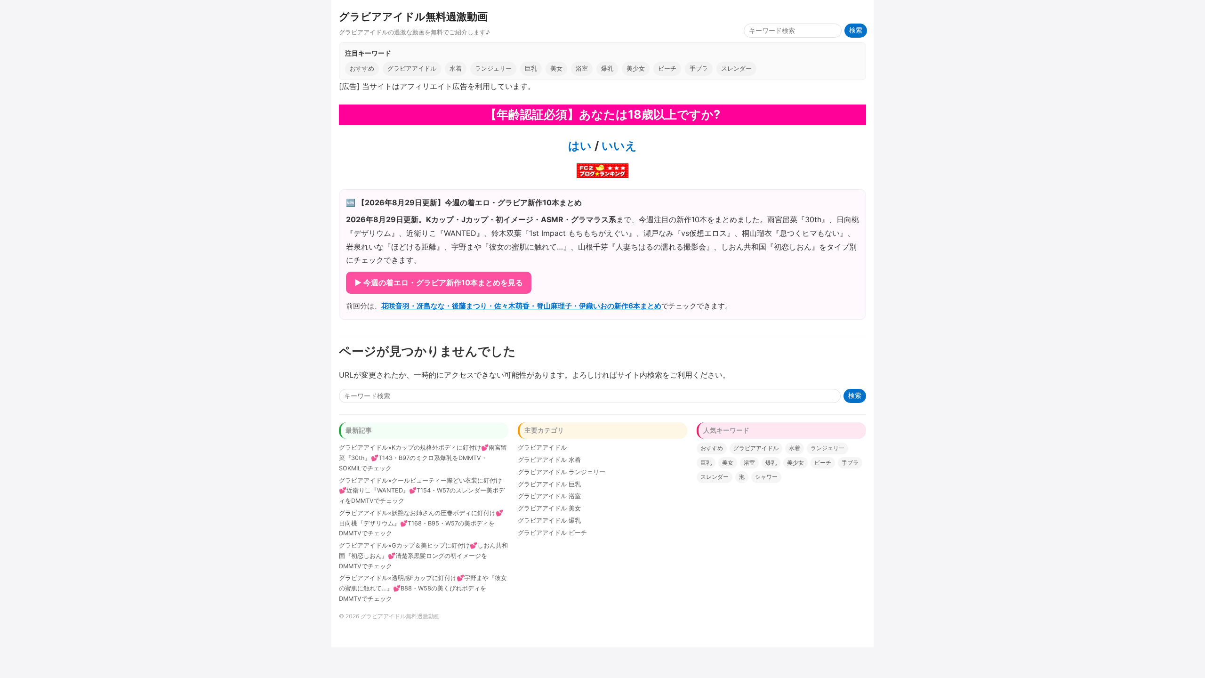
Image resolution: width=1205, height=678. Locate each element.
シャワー (766, 476)
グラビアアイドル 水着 (549, 459)
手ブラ (699, 68)
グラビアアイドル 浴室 (549, 496)
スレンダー (736, 68)
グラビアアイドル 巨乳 (549, 484)
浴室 (582, 68)
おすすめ (362, 68)
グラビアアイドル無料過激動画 (413, 16)
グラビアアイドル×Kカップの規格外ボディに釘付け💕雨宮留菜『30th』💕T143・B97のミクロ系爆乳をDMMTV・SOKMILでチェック (423, 458)
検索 (855, 30)
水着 (456, 68)
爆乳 (607, 68)
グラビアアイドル (411, 68)
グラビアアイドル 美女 (549, 508)
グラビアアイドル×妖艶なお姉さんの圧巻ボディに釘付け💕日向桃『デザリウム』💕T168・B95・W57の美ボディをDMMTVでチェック (421, 523)
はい (580, 146)
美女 (556, 68)
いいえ (618, 146)
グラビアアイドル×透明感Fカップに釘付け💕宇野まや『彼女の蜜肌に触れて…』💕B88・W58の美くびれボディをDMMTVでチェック (423, 588)
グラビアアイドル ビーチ (552, 532)
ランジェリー (493, 68)
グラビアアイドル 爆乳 (549, 520)
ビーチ (667, 68)
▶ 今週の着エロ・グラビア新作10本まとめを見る (438, 282)
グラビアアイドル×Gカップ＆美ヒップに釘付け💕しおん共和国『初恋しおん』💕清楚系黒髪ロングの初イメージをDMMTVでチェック (423, 556)
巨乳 (531, 68)
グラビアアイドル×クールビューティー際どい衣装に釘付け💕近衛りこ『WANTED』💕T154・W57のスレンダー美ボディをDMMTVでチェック (422, 491)
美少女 (636, 68)
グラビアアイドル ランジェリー (561, 472)
